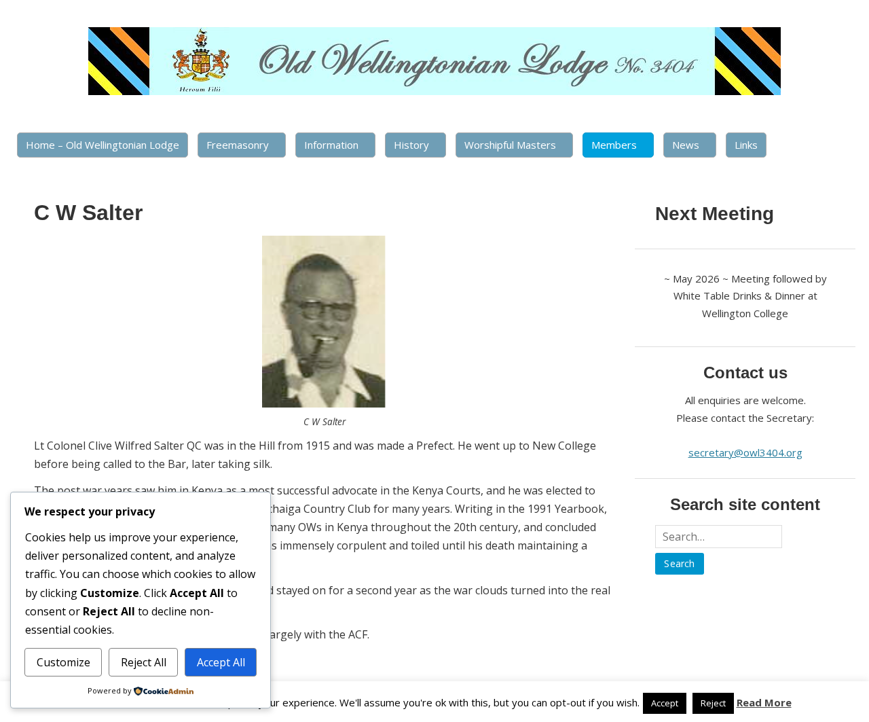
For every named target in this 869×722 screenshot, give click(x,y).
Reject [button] (713, 703)
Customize (63, 662)
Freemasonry (237, 144)
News (685, 144)
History (411, 144)
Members (614, 144)
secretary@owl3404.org (745, 452)
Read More (764, 702)
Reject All (143, 662)
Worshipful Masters (510, 144)
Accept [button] (664, 703)
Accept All (221, 662)
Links (746, 144)
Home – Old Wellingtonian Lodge (102, 144)
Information (331, 144)
